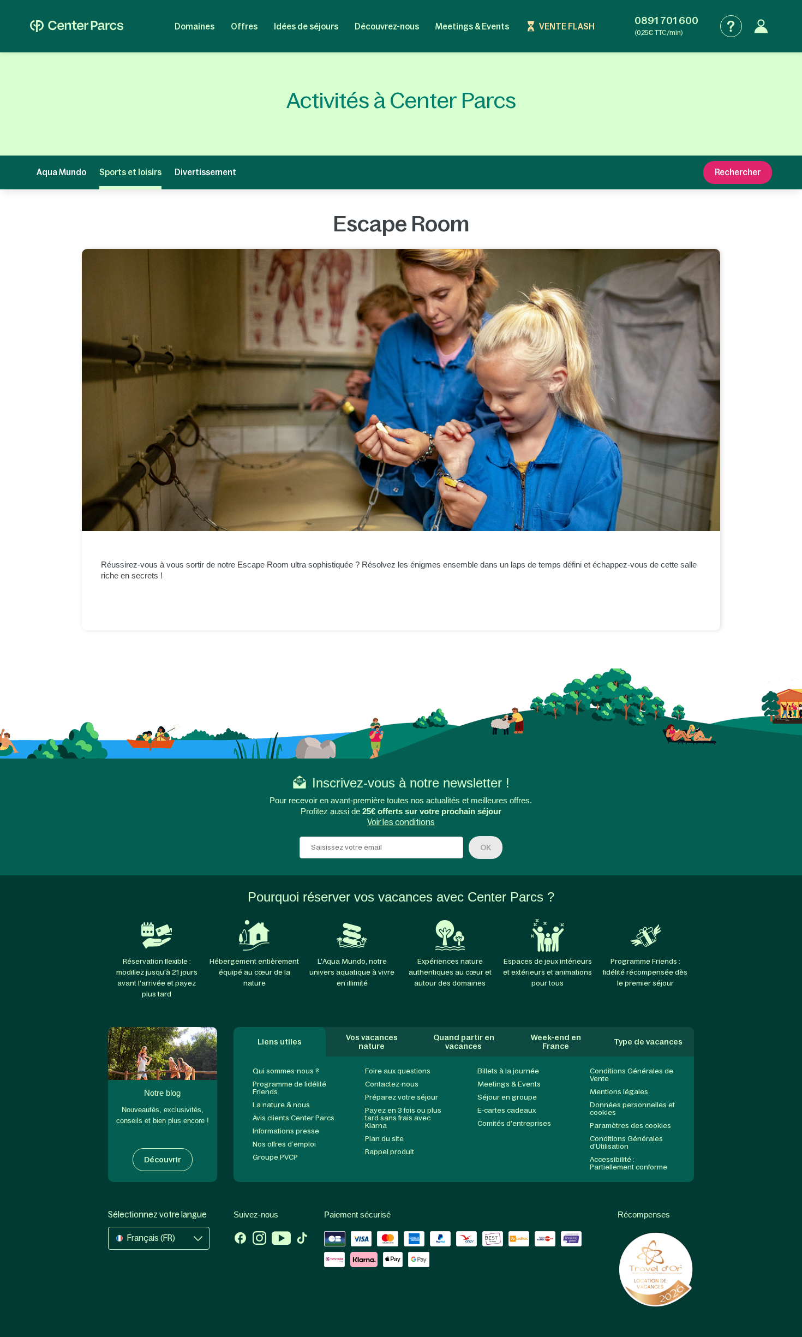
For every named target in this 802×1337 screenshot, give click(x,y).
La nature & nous (281, 1105)
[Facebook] (240, 1239)
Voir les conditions (401, 822)
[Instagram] (259, 1239)
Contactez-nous (391, 1084)
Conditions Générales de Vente (631, 1075)
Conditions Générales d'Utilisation (626, 1142)
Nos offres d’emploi (284, 1144)
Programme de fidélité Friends (289, 1088)
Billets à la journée (508, 1071)
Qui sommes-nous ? (286, 1071)
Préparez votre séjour (401, 1097)
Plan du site (384, 1139)
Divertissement (205, 172)
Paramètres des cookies (630, 1125)
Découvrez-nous (387, 26)
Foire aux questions (397, 1071)
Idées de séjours (306, 26)
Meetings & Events (472, 26)
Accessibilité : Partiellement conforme (628, 1163)
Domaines (194, 26)
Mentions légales (619, 1092)
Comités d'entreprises (514, 1123)
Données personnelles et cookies (632, 1109)
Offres (244, 26)
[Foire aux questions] (731, 26)
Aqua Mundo (61, 172)
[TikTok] (302, 1239)
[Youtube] (281, 1239)
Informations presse (286, 1131)
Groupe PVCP (275, 1157)
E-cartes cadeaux (506, 1110)
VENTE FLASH (567, 26)
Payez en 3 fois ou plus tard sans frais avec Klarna (403, 1118)
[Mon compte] (761, 26)
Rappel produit (389, 1152)
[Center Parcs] (76, 26)
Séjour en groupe (507, 1097)
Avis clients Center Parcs (293, 1118)
